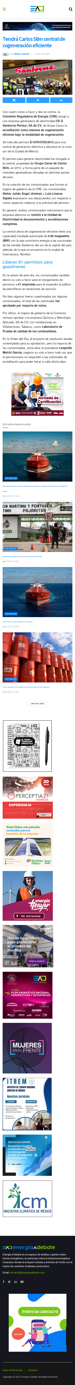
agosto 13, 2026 (11, 627)
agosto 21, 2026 (11, 496)
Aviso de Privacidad (12, 1370)
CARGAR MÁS (37, 704)
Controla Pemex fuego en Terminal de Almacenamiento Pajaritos (22, 556)
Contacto (32, 1370)
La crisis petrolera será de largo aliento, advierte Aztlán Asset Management (26, 687)
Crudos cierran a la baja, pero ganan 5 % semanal (18, 622)
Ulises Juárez (21, 54)
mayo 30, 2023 (42, 54)
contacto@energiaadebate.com (27, 1272)
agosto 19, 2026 (11, 561)
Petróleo (11, 478)
